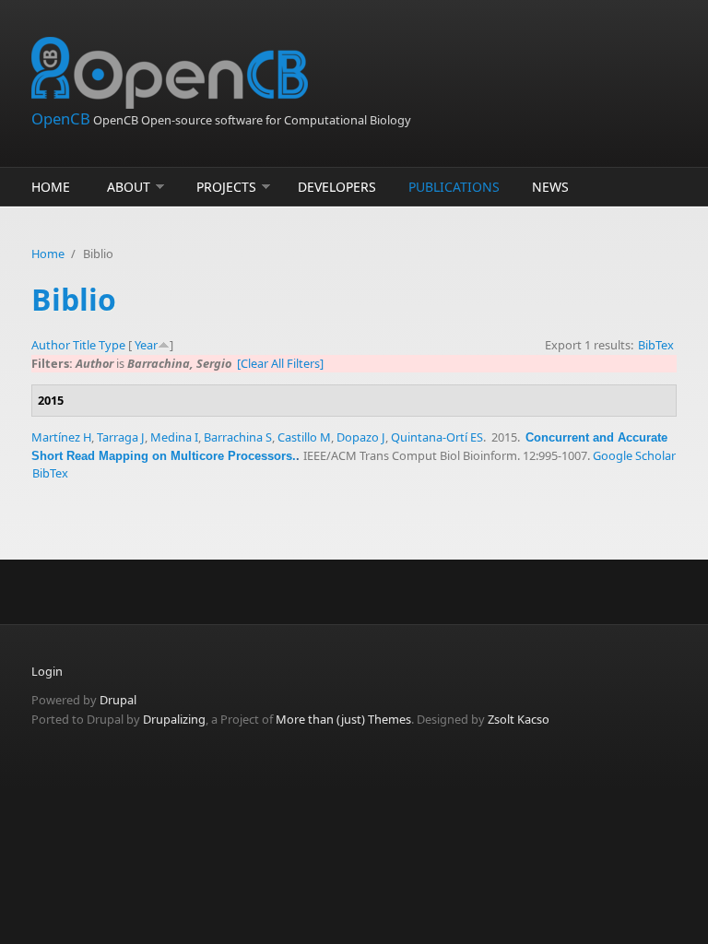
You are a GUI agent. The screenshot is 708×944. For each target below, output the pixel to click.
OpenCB (60, 118)
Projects (226, 186)
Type (112, 344)
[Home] (243, 73)
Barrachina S (238, 437)
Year (146, 344)
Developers (337, 186)
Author (50, 344)
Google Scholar (634, 455)
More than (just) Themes (343, 719)
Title (84, 344)
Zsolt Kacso (518, 719)
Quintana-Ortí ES (437, 437)
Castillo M (304, 437)
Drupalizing (174, 719)
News (550, 186)
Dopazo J (360, 437)
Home (50, 186)
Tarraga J (121, 437)
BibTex (656, 344)
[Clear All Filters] (280, 363)
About (128, 186)
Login (47, 671)
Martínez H (61, 437)
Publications (454, 186)
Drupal (118, 699)
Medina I (174, 437)
